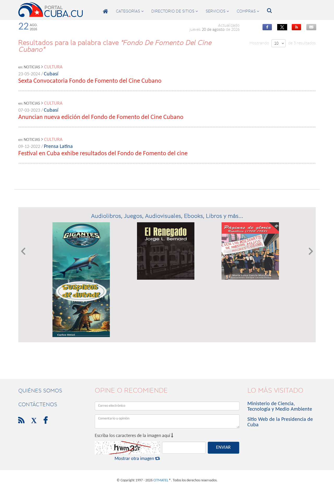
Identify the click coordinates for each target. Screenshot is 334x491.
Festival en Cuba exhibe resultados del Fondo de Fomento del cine (103, 154)
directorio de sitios (174, 11)
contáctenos (37, 404)
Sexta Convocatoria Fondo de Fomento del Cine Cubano (90, 81)
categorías (130, 11)
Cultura (53, 67)
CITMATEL (160, 480)
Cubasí (51, 74)
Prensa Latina (58, 146)
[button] (23, 279)
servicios (217, 11)
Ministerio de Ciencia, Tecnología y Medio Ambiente (279, 406)
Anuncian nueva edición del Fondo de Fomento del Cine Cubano (100, 117)
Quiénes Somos (40, 390)
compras (248, 11)
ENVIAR (223, 447)
